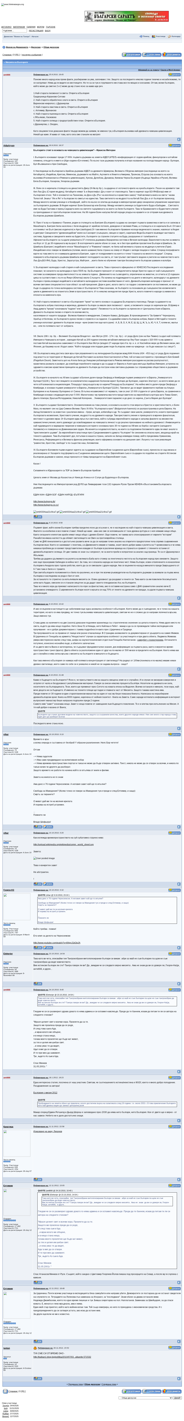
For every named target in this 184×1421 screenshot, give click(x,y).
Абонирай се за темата (148, 70)
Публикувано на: (41, 74)
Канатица (8, 1127)
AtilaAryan (8, 145)
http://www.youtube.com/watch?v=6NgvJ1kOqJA (56, 943)
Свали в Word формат (170, 70)
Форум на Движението (17, 47)
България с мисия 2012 (45, 1092)
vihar (6, 734)
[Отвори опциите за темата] (5, 1391)
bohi (6, 1408)
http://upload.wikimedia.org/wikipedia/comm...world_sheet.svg (63, 844)
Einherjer (8, 953)
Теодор (6, 1406)
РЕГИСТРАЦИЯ (36, 31)
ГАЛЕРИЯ (31, 27)
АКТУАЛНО (6, 27)
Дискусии (36, 47)
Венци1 (5, 1416)
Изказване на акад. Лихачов (47, 1131)
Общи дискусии (51, 47)
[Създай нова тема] (152, 54)
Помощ (146, 36)
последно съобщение (32, 55)
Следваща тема (109, 1384)
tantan (6, 1348)
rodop (5, 1411)
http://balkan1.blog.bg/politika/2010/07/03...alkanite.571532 (62, 1357)
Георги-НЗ (8, 890)
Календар (176, 36)
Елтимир (8, 1185)
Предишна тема (75, 1384)
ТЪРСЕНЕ (50, 27)
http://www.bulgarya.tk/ (44, 501)
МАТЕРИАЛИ (19, 27)
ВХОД (47, 31)
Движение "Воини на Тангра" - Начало (21, 36)
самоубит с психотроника (150, 640)
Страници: (7, 55)
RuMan (6, 1414)
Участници (160, 36)
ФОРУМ (40, 27)
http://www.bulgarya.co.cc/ (46, 505)
